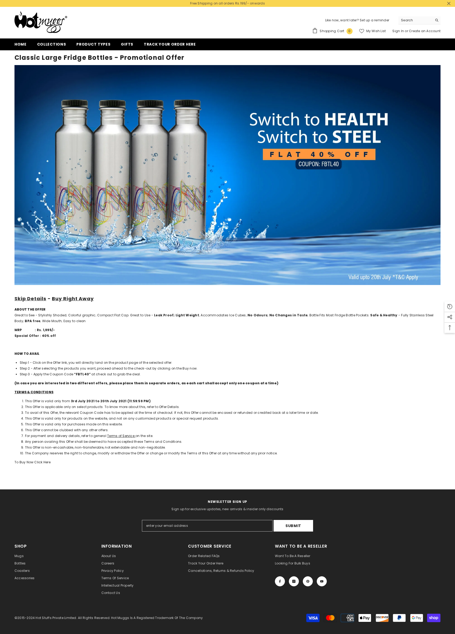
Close (449, 3)
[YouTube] (322, 581)
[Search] (419, 20)
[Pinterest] (308, 581)
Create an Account (425, 31)
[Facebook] (280, 581)
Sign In (398, 31)
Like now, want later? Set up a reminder (357, 20)
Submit (293, 525)
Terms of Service (121, 436)
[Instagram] (294, 581)
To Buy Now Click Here (32, 462)
